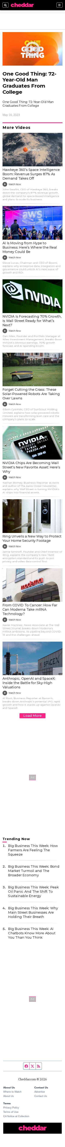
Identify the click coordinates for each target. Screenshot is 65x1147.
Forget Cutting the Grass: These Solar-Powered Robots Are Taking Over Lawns (31, 394)
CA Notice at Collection (16, 1116)
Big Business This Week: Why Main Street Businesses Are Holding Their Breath (33, 912)
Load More (32, 716)
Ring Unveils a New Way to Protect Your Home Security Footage (32, 538)
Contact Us (40, 1096)
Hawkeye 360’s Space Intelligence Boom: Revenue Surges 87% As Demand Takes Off (31, 174)
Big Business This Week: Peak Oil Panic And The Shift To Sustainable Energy (33, 891)
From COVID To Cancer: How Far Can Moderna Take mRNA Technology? (30, 609)
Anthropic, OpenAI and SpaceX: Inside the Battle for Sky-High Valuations (29, 682)
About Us (8, 1096)
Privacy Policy (11, 1107)
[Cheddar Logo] (22, 5)
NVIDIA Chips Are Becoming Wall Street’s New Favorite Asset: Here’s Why (31, 467)
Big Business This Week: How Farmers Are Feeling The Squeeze (33, 850)
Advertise (39, 1091)
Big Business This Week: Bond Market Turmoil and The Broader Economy (33, 870)
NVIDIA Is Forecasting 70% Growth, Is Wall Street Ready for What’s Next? (32, 320)
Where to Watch (12, 1091)
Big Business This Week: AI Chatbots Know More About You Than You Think (31, 933)
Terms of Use (10, 1111)
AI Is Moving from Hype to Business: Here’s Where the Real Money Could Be (30, 247)
